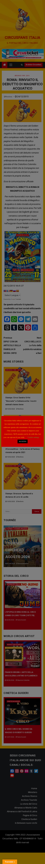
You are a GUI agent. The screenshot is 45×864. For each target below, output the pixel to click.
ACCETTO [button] (22, 441)
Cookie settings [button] (33, 437)
